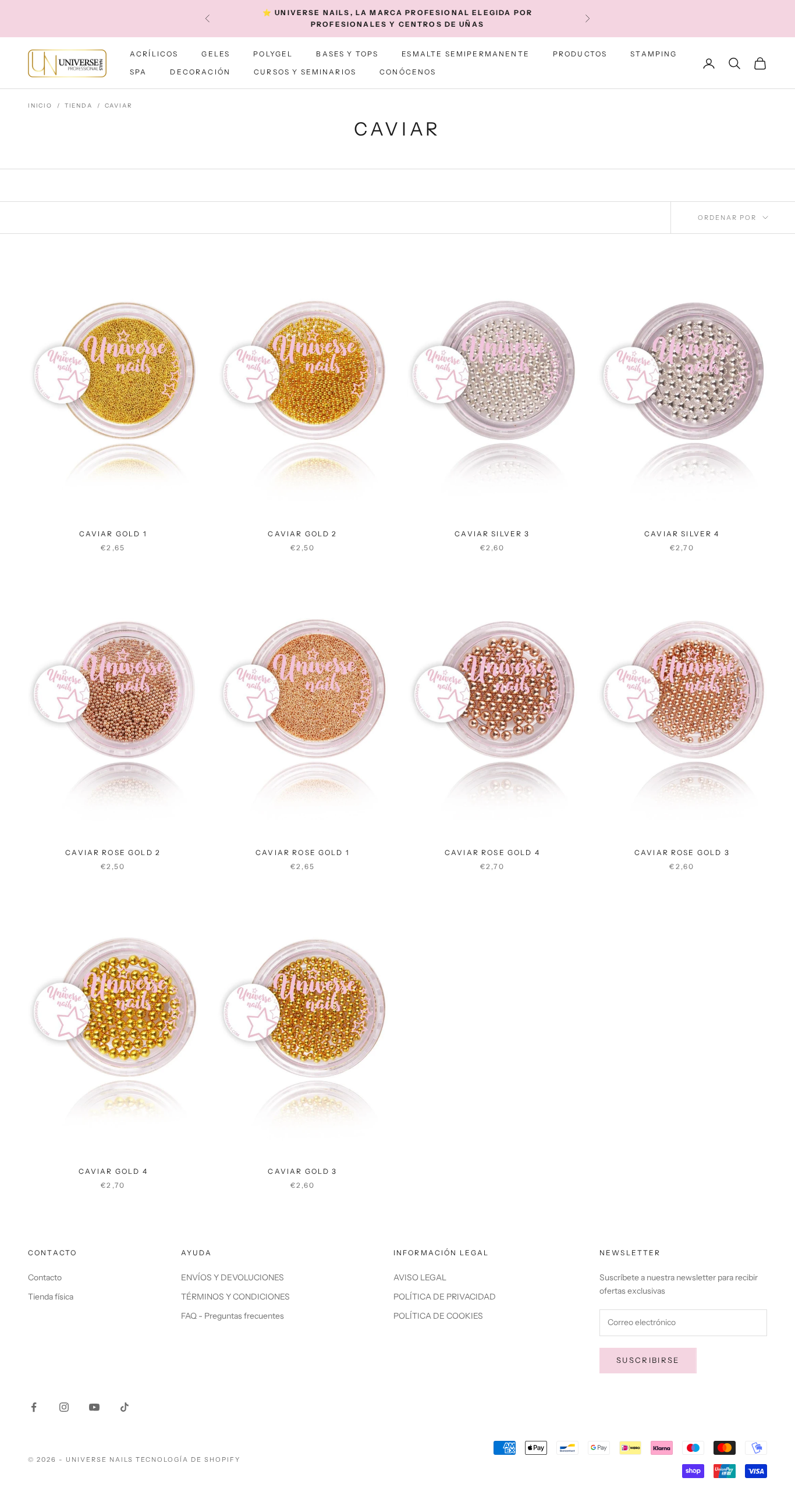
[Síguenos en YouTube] (94, 1407)
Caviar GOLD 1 (113, 533)
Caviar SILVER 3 (492, 533)
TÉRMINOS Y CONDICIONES (235, 1296)
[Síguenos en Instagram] (64, 1407)
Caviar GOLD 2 (302, 533)
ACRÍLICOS (154, 53)
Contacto (45, 1277)
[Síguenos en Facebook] (34, 1407)
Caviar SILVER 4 (681, 533)
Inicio (40, 105)
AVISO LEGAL (419, 1277)
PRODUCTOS (580, 53)
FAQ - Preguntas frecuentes (232, 1316)
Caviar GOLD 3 (302, 1171)
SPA (138, 71)
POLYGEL (273, 53)
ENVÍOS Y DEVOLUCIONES (232, 1277)
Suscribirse (648, 1360)
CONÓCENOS (407, 71)
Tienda (79, 105)
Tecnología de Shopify (188, 1459)
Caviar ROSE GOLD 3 (682, 852)
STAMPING (653, 53)
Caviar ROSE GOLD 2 (113, 852)
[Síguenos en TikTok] (124, 1407)
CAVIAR (119, 105)
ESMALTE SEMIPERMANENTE (466, 53)
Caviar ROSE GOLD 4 (492, 852)
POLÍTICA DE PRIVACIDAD (444, 1296)
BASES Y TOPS (347, 53)
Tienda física (50, 1296)
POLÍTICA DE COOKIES (438, 1316)
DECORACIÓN (200, 71)
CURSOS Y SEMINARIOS (305, 71)
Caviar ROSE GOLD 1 (302, 852)
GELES (215, 53)
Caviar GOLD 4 (113, 1171)
